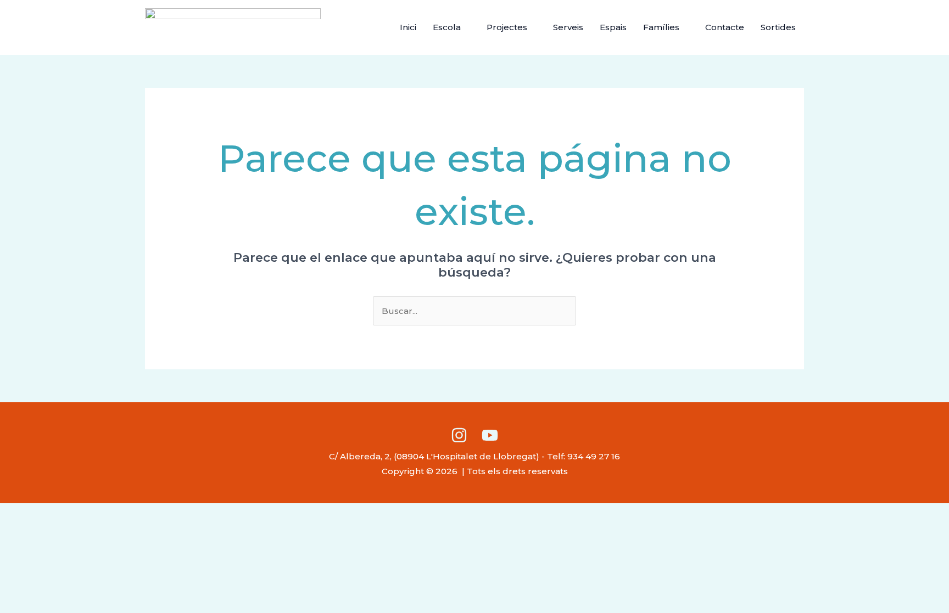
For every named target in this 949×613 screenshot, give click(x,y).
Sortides (778, 27)
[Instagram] (459, 435)
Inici (408, 27)
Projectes (507, 27)
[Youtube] (490, 435)
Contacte (724, 27)
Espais (613, 27)
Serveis (568, 27)
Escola (447, 27)
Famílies (661, 27)
